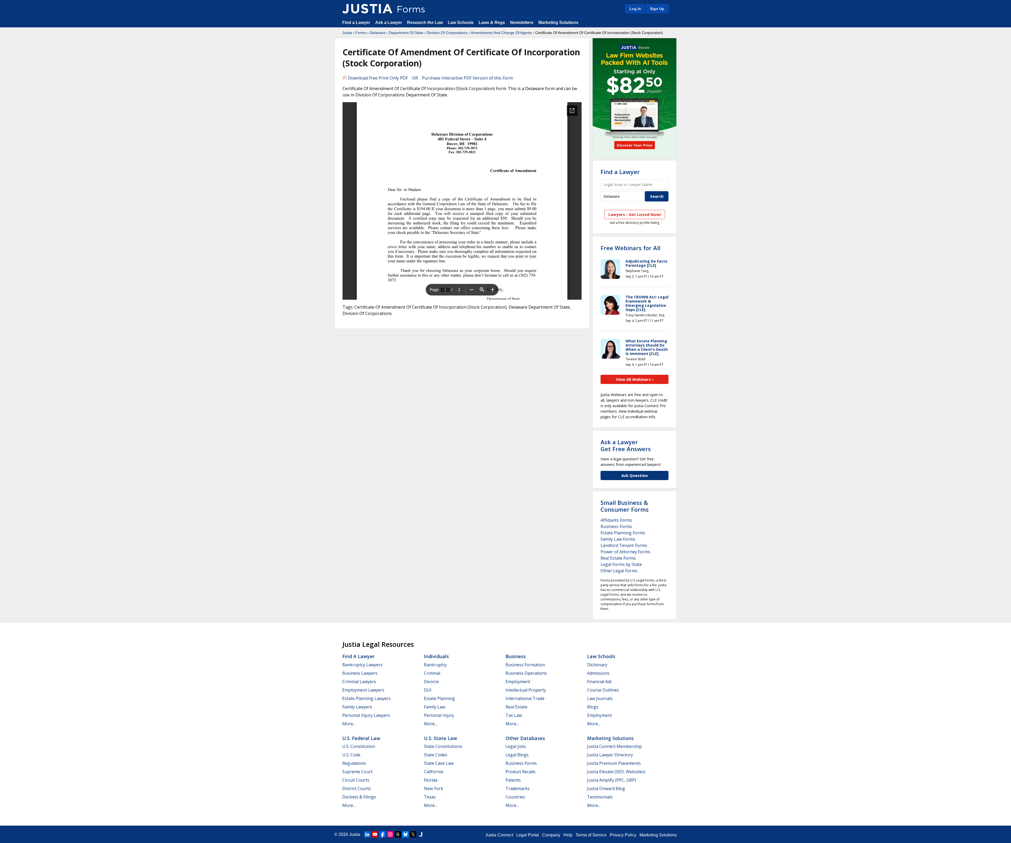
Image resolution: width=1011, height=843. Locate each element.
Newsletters (521, 22)
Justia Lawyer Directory (610, 755)
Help (567, 835)
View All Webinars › (634, 379)
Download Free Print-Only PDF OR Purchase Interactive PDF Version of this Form (430, 78)
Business (516, 656)
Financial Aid (599, 681)
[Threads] (398, 834)
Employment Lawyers (363, 690)
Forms (360, 33)
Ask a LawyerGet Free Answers (626, 445)
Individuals (436, 656)
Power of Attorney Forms (625, 552)
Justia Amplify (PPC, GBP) (611, 780)
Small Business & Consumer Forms (625, 506)
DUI (428, 690)
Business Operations (526, 673)
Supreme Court (357, 772)
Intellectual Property (526, 690)
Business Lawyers (360, 673)
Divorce (431, 681)
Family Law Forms (618, 539)
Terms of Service (591, 835)
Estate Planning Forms (623, 533)
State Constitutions (443, 746)
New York (433, 788)
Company (551, 835)
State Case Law (439, 763)
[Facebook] (382, 834)
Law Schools (461, 22)
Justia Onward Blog (606, 788)
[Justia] (367, 8)
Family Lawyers (357, 707)
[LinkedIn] (367, 834)
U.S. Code (351, 755)
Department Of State (406, 33)
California (433, 772)
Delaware (377, 33)
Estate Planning (439, 698)
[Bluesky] (405, 834)
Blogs (592, 707)
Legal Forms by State (621, 564)
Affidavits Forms (616, 520)
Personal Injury (439, 715)
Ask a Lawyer (389, 22)
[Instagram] (390, 834)
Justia (347, 33)
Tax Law (514, 715)
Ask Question (634, 475)
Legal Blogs (517, 755)
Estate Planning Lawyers (366, 698)
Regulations (354, 763)
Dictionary (597, 665)
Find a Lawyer (356, 22)
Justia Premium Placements (614, 763)
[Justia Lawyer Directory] (421, 834)
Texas (430, 797)
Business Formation (525, 665)
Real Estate (516, 707)
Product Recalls (521, 772)
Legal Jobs (516, 746)
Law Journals (600, 698)
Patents (513, 780)
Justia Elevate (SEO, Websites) (616, 772)
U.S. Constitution (358, 746)
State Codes (435, 755)
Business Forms (616, 526)
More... (348, 724)
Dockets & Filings (359, 797)
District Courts (356, 788)
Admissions (598, 673)
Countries (515, 797)
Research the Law (425, 22)
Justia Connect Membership (614, 746)
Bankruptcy (435, 665)
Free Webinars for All (630, 247)
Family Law (434, 707)
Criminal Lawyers (359, 681)
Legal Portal (527, 835)
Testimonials (600, 797)
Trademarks (518, 788)
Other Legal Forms (619, 571)
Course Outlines (603, 690)
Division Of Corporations (447, 33)
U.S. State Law (440, 738)
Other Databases (525, 738)
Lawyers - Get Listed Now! (634, 214)
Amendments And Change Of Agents (501, 33)
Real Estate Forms (618, 558)
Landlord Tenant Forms (624, 545)
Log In (635, 9)
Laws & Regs (492, 22)
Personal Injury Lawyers (366, 715)
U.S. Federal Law (361, 738)
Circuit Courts (355, 780)
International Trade (525, 698)
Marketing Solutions (558, 22)
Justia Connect (499, 835)
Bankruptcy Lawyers (362, 665)
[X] (413, 834)
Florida (430, 780)
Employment (518, 681)
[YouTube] (375, 834)
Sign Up (657, 9)
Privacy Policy (623, 835)
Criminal (432, 673)
